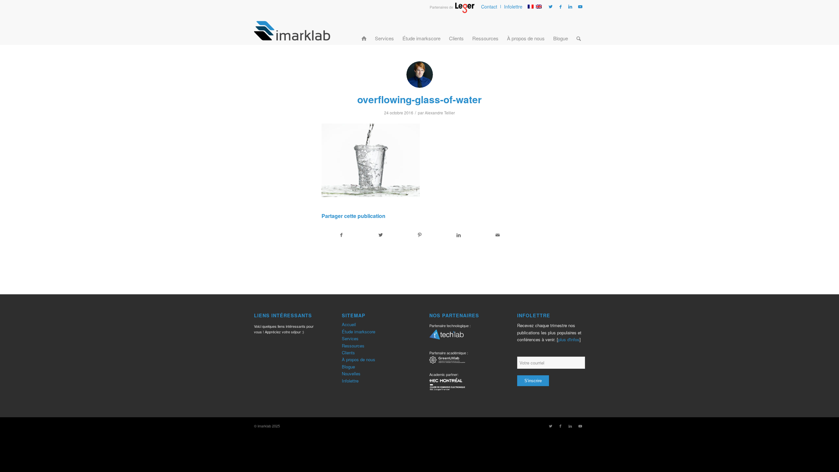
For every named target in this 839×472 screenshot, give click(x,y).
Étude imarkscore (358, 331)
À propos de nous (358, 359)
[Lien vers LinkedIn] (570, 6)
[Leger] (452, 11)
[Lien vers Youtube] (580, 6)
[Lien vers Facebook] (560, 6)
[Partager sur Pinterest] (419, 235)
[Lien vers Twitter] (551, 6)
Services (350, 338)
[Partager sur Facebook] (341, 235)
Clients (348, 352)
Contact (489, 6)
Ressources (353, 346)
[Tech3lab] (446, 336)
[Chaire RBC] (447, 360)
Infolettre (513, 6)
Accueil (349, 324)
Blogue (348, 367)
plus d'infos (568, 339)
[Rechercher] (578, 30)
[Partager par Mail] (497, 235)
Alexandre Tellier (440, 112)
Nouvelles (351, 373)
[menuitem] (489, 6)
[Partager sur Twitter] (380, 235)
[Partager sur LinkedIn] (458, 235)
